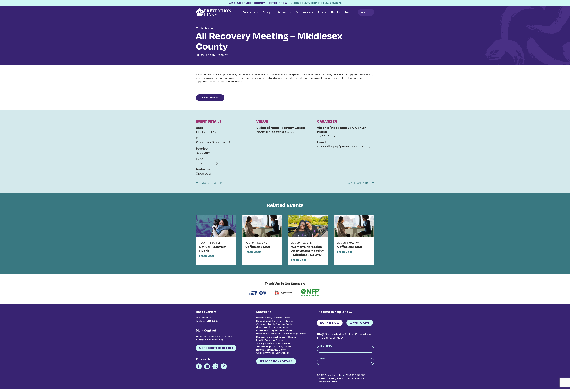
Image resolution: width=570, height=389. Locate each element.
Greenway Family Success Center (274, 324)
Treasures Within (211, 183)
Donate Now (329, 323)
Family (266, 12)
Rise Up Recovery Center (270, 340)
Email (323, 358)
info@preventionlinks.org (209, 339)
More (348, 12)
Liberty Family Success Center (272, 327)
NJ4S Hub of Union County (246, 3)
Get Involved (303, 12)
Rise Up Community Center (271, 349)
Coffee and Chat (359, 183)
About (334, 12)
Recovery (283, 12)
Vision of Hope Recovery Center (274, 346)
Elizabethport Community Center (274, 320)
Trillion (333, 381)
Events (322, 12)
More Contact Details (216, 348)
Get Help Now (278, 3)
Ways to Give (360, 323)
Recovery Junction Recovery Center (276, 336)
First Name (326, 345)
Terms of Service (355, 378)
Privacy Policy (336, 378)
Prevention (249, 12)
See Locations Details (276, 361)
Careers (321, 378)
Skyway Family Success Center (273, 343)
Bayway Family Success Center (273, 317)
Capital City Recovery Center (272, 352)
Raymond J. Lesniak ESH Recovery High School (281, 333)
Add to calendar (210, 97)
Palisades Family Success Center (274, 330)
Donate (366, 12)
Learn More (207, 256)
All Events (207, 27)
